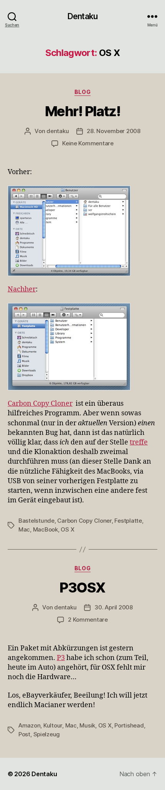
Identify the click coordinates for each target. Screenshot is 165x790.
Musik (87, 725)
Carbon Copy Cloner (40, 403)
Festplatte (128, 520)
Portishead (129, 725)
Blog (82, 92)
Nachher (22, 289)
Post (24, 734)
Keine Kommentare (88, 143)
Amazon (29, 725)
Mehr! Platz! (82, 111)
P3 (61, 657)
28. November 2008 (113, 131)
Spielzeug (46, 734)
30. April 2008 (113, 607)
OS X (67, 529)
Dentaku (82, 16)
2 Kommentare (88, 619)
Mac (24, 529)
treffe (139, 442)
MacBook (45, 529)
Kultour (52, 725)
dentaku (57, 131)
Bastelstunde (36, 520)
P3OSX (82, 587)
